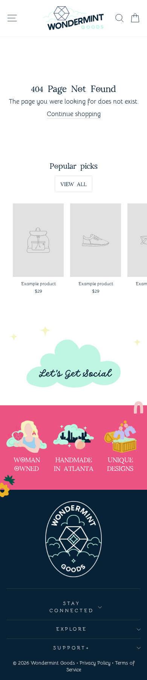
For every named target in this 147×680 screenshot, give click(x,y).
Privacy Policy (95, 663)
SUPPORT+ (71, 648)
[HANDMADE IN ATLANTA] (73, 436)
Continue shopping (74, 114)
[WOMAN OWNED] (26, 436)
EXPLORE (71, 629)
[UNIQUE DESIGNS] (120, 436)
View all (73, 183)
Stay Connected (71, 607)
